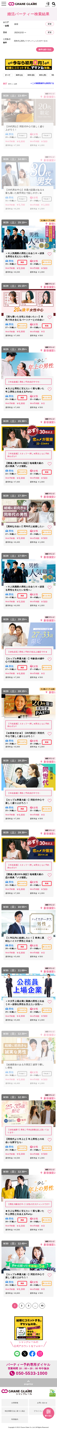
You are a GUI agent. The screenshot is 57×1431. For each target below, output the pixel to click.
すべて (7, 75)
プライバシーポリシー (42, 1411)
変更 (50, 24)
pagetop (28, 1384)
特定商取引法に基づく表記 (15, 1411)
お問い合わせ (42, 1403)
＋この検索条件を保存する (42, 83)
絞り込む (48, 1416)
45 (42, 1305)
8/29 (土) (19, 75)
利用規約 (14, 1419)
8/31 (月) (42, 75)
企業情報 (14, 1403)
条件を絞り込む (45, 49)
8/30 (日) (31, 75)
